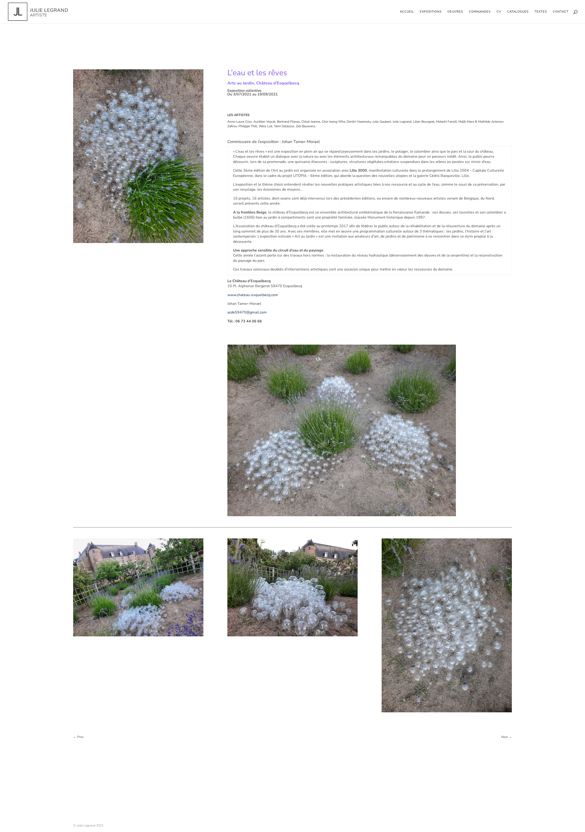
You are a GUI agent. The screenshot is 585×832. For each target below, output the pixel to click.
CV (499, 12)
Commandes (480, 12)
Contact (561, 12)
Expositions (430, 12)
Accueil (407, 12)
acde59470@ (247, 312)
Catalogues (518, 12)
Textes (540, 12)
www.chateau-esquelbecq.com (252, 294)
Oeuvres (455, 12)
